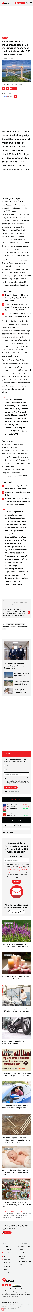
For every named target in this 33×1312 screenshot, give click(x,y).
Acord (20, 1265)
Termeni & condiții (24, 1261)
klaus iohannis (6, 626)
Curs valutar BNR (24, 1246)
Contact (21, 1268)
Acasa (4, 1211)
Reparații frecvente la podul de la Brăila (16, 493)
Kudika (10, 1304)
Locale (12, 1211)
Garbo (14, 1304)
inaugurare (13, 626)
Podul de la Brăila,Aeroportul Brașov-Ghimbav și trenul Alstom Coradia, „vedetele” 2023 (16, 307)
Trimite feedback (11, 787)
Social (5, 37)
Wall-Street (5, 1304)
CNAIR (4, 628)
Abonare (16, 882)
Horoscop (7, 1266)
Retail (22, 1304)
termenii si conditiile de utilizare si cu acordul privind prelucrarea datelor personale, (18, 869)
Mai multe (16, 912)
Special (6, 1273)
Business (7, 1263)
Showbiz (7, 1256)
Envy (18, 1304)
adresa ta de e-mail (16, 856)
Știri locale (7, 1250)
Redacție (21, 1253)
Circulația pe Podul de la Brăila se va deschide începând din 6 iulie (16, 314)
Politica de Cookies (22, 1257)
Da (7, 765)
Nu (7, 769)
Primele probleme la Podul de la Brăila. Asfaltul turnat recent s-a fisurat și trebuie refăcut (16, 501)
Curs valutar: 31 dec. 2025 (16, 799)
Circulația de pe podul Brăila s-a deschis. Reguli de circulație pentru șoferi (15, 298)
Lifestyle (7, 1259)
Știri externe (8, 1253)
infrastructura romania (22, 626)
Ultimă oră (7, 1246)
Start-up (26, 1304)
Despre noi (22, 1250)
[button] (27, 3)
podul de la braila (9, 624)
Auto (5, 1269)
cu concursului (17, 873)
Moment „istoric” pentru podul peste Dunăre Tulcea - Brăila (15, 487)
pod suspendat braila (19, 624)
